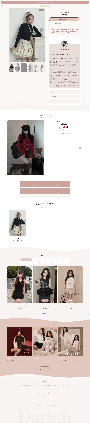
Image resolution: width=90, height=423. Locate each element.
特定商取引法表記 (53, 405)
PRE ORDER (57, 196)
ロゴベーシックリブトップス (17, 240)
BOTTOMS (57, 185)
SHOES (32, 192)
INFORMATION (26, 385)
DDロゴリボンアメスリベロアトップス (70, 306)
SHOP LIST (33, 385)
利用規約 (45, 405)
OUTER (32, 189)
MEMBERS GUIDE (51, 385)
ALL (32, 182)
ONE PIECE (57, 182)
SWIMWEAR (57, 189)
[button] (87, 6)
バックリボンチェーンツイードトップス (19, 306)
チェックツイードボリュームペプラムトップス (45, 306)
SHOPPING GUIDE (41, 385)
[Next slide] (80, 147)
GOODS (57, 192)
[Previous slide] (9, 147)
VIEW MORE (44, 313)
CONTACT (65, 385)
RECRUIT (59, 385)
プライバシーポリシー (38, 405)
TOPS (32, 185)
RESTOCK (33, 196)
